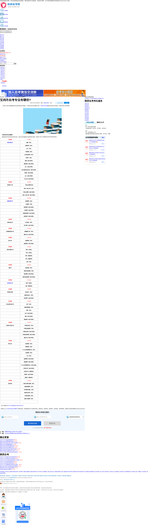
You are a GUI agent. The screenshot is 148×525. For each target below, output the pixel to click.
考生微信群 (2, 55)
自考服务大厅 (101, 98)
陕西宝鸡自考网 (44, 105)
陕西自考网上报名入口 (5, 52)
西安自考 (2, 67)
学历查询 (87, 120)
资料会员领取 (3, 58)
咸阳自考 (2, 71)
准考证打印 (2, 54)
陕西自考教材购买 (52, 475)
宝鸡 (12, 97)
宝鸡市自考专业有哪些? (12, 408)
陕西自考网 (7, 97)
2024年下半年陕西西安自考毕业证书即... (9, 464)
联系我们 (60, 475)
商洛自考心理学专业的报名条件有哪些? (9, 466)
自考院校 (2, 42)
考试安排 (2, 39)
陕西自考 (8, 475)
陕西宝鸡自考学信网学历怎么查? (7, 450)
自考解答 (2, 45)
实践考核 (87, 114)
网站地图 (64, 475)
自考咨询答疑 (3, 61)
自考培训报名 (94, 98)
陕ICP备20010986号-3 (9, 479)
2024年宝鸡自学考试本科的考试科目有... (9, 452)
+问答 (66, 102)
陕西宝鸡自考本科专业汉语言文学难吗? (9, 442)
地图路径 (69, 475)
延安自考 (2, 75)
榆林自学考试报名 (22, 475)
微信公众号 (2, 57)
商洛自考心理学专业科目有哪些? (7, 467)
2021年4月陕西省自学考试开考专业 (15, 405)
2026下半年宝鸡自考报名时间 (7, 439)
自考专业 (2, 41)
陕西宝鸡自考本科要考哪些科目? (7, 445)
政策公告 (2, 44)
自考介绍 (87, 103)
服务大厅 (2, 36)
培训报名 (2, 60)
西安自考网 (36, 475)
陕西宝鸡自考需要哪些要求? (6, 444)
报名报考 (2, 38)
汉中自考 (2, 76)
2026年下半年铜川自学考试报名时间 (8, 457)
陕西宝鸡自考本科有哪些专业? (7, 447)
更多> (103, 137)
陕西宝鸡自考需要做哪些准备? (7, 441)
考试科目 (87, 111)
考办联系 (87, 118)
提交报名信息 (32, 423)
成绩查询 (87, 109)
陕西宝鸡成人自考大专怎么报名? (13, 431)
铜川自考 (2, 68)
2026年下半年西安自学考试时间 (7, 458)
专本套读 (2, 48)
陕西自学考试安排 (44, 475)
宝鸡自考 (2, 70)
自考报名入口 (88, 98)
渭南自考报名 (30, 475)
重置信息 (52, 423)
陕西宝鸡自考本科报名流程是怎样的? (8, 449)
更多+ (1, 79)
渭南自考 (2, 73)
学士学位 (87, 112)
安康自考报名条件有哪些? (6, 469)
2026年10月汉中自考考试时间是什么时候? (10, 460)
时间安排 (87, 106)
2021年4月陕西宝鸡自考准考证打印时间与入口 (17, 433)
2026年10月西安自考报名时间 (7, 463)
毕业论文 (87, 115)
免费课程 (2, 47)
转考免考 (87, 117)
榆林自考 (2, 78)
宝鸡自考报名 (14, 475)
